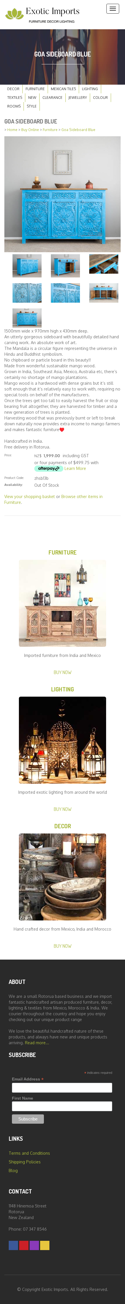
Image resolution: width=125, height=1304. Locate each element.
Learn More (75, 468)
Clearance (52, 97)
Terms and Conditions (29, 1153)
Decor (13, 89)
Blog (13, 1170)
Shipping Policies (25, 1161)
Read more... (37, 1042)
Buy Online (30, 130)
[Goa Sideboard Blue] (62, 193)
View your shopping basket (29, 496)
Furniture (35, 89)
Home (12, 130)
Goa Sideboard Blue (78, 130)
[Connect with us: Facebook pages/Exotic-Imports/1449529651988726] (13, 1245)
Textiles (14, 97)
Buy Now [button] (63, 672)
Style (32, 106)
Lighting (90, 89)
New (32, 97)
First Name (22, 1098)
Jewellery (78, 97)
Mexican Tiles (63, 89)
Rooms (14, 106)
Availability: (13, 484)
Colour (100, 97)
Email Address (28, 1079)
